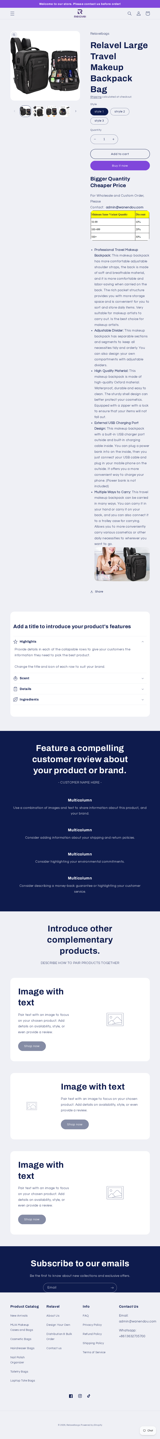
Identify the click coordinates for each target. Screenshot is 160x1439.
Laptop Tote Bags (22, 1380)
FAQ (86, 1315)
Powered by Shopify (91, 1425)
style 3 (99, 120)
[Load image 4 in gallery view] (64, 111)
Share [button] (99, 591)
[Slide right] (75, 111)
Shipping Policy (93, 1343)
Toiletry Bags (19, 1371)
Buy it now (120, 165)
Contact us (53, 1348)
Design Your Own (58, 1324)
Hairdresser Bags (22, 1348)
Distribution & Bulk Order (59, 1337)
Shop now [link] (32, 1046)
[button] (12, 13)
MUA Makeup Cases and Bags (21, 1327)
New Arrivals (19, 1315)
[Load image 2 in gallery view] (38, 111)
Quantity (96, 130)
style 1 (99, 111)
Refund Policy (92, 1334)
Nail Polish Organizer (17, 1360)
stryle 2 (120, 111)
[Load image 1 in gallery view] (25, 111)
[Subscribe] (112, 1287)
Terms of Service (94, 1352)
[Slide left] (14, 111)
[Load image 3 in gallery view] (51, 111)
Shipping (96, 97)
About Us (52, 1315)
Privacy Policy (92, 1324)
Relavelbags (73, 1425)
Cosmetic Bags (20, 1339)
